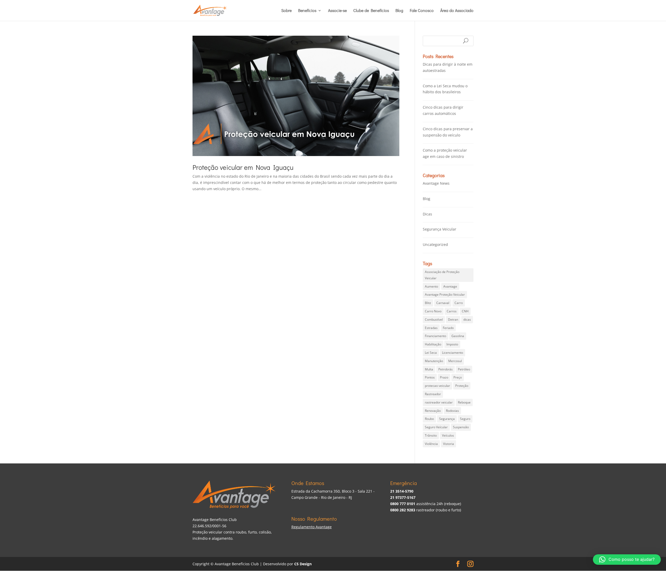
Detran (453, 319)
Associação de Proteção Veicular (442, 275)
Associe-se (337, 11)
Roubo (429, 419)
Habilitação (433, 344)
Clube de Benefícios (371, 11)
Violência (431, 444)
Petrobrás (445, 369)
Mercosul (455, 361)
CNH (465, 311)
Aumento (431, 286)
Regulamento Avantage (311, 526)
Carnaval (442, 303)
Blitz (428, 303)
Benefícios (307, 11)
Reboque (464, 402)
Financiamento (435, 336)
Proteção (461, 385)
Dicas (427, 214)
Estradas (431, 328)
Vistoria (448, 444)
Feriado (448, 328)
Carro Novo (433, 311)
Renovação (433, 410)
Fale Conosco (422, 11)
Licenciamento (452, 352)
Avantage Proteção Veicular (445, 294)
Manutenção (434, 361)
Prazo (444, 377)
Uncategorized (435, 244)
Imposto (452, 344)
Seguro (465, 419)
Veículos (448, 435)
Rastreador (433, 394)
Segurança (447, 419)
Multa (429, 369)
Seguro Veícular (436, 427)
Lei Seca (431, 352)
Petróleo (464, 369)
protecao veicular (437, 385)
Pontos (430, 377)
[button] (627, 559)
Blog (399, 11)
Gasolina (457, 336)
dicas (467, 319)
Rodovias (452, 410)
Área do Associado (456, 11)
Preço (457, 377)
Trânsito (431, 435)
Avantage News (436, 183)
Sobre (286, 11)
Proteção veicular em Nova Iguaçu (243, 167)
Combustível (434, 319)
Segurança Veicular (439, 229)
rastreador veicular (439, 402)
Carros (452, 311)
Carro (458, 303)
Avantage (450, 286)
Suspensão (461, 427)
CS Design (303, 563)
